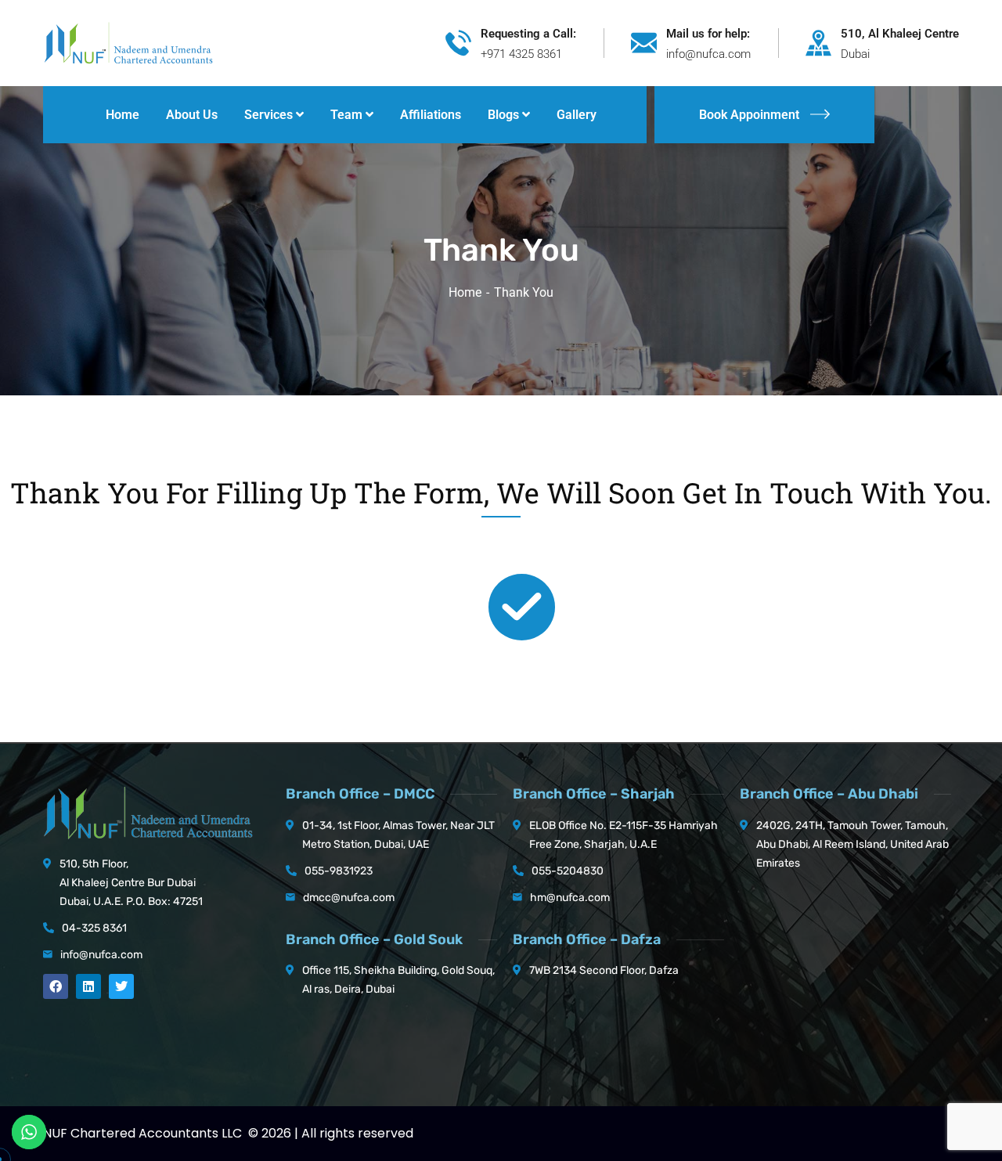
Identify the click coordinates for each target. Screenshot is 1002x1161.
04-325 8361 (94, 928)
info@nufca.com (101, 954)
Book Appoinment (749, 114)
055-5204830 (568, 871)
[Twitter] (121, 986)
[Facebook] (55, 986)
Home (465, 292)
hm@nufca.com (570, 897)
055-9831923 (339, 871)
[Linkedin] (88, 986)
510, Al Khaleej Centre (900, 34)
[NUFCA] (128, 41)
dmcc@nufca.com (349, 897)
